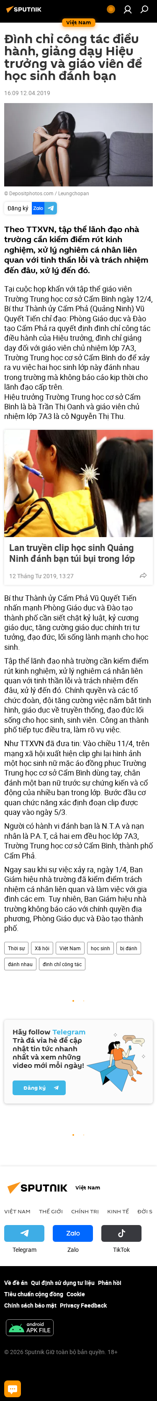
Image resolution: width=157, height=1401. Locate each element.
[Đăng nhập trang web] (127, 9)
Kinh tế (118, 1211)
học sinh (100, 948)
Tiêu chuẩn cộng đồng (33, 1294)
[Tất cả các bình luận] (12, 1388)
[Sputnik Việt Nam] (25, 12)
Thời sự (16, 948)
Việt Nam (70, 948)
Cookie (76, 1294)
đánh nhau (20, 964)
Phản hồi (109, 1283)
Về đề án (16, 1283)
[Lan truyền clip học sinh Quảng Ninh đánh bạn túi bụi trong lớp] (78, 483)
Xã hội (42, 948)
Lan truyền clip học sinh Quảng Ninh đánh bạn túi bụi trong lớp (72, 553)
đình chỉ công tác (62, 964)
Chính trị (85, 1211)
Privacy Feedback (83, 1305)
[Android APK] (29, 1328)
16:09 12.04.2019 (27, 93)
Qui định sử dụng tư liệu (63, 1283)
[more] (143, 575)
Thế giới (51, 1211)
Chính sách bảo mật (30, 1305)
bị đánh (128, 948)
